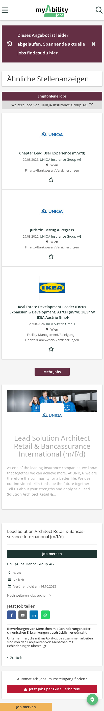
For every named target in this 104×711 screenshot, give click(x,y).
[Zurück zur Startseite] (52, 10)
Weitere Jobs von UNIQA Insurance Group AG (49, 105)
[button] (94, 44)
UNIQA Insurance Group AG (30, 564)
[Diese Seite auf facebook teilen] (11, 614)
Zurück (16, 657)
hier (53, 53)
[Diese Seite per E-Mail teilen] (22, 614)
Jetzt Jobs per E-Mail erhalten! (54, 689)
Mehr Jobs (52, 371)
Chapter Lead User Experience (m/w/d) (52, 153)
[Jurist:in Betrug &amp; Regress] (52, 211)
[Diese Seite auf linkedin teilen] (34, 614)
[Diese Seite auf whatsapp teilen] (45, 614)
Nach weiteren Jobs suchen (27, 595)
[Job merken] (52, 179)
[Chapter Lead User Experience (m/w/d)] (52, 134)
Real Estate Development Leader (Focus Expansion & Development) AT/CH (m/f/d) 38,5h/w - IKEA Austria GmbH (52, 312)
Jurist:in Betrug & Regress (52, 230)
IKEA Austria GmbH (60, 324)
